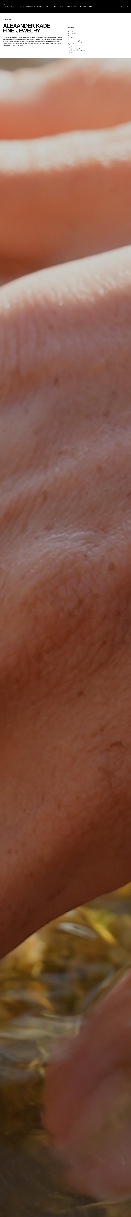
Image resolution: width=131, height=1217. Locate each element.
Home (22, 6)
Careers (69, 6)
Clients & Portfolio (33, 6)
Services (47, 6)
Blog (61, 6)
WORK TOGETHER (80, 6)
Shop (90, 6)
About (55, 6)
